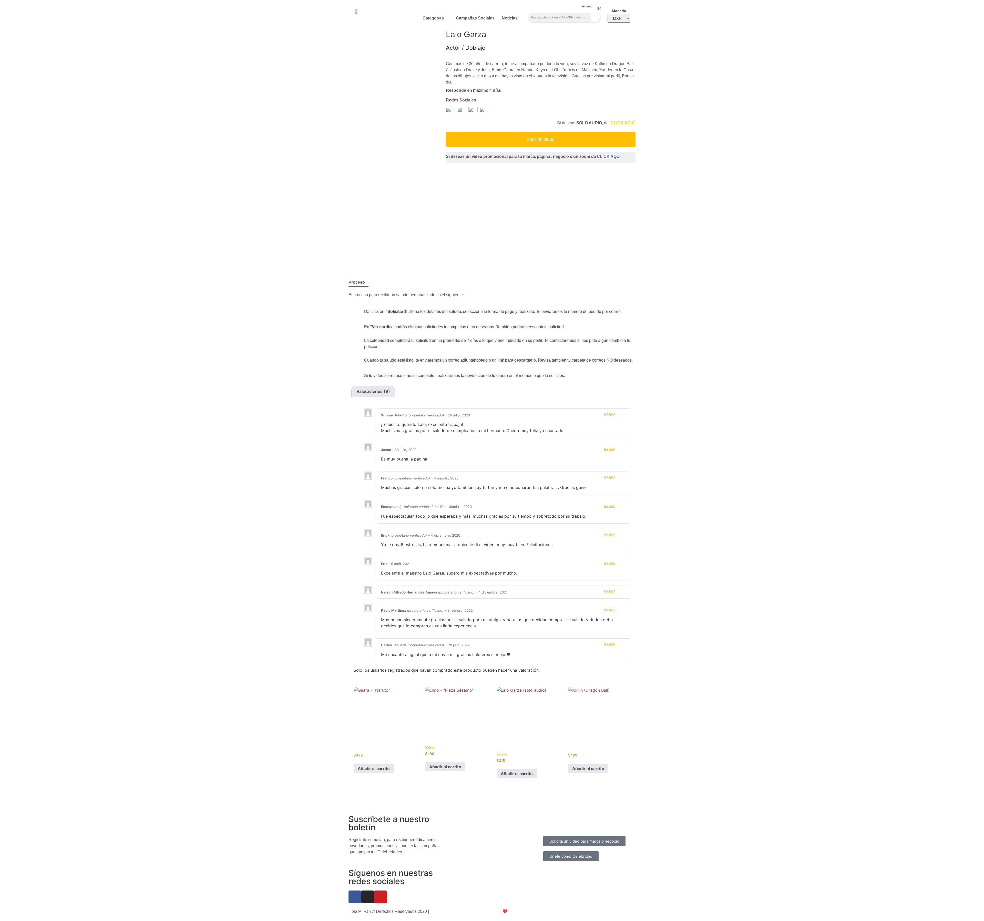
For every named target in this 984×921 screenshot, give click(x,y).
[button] (541, 139)
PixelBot (523, 911)
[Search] (595, 17)
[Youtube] (380, 897)
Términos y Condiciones (611, 818)
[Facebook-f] (354, 897)
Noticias (510, 18)
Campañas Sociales (475, 18)
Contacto (553, 824)
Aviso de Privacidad (448, 911)
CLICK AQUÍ (623, 123)
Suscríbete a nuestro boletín (388, 823)
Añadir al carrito (374, 768)
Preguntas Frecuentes (563, 818)
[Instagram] (367, 897)
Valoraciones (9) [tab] (373, 391)
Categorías (433, 18)
